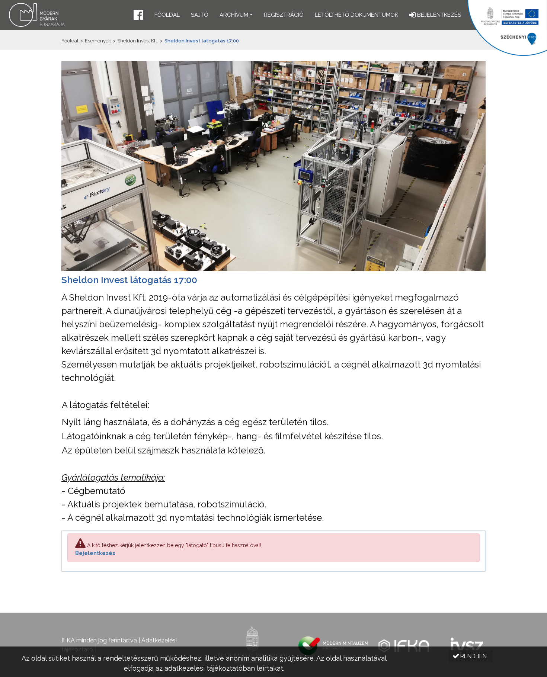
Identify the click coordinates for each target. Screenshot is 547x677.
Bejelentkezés (95, 553)
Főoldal (167, 15)
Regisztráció (284, 15)
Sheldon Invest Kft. (137, 41)
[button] (138, 15)
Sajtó (199, 15)
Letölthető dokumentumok (356, 15)
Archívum (234, 15)
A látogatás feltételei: (105, 405)
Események (98, 41)
